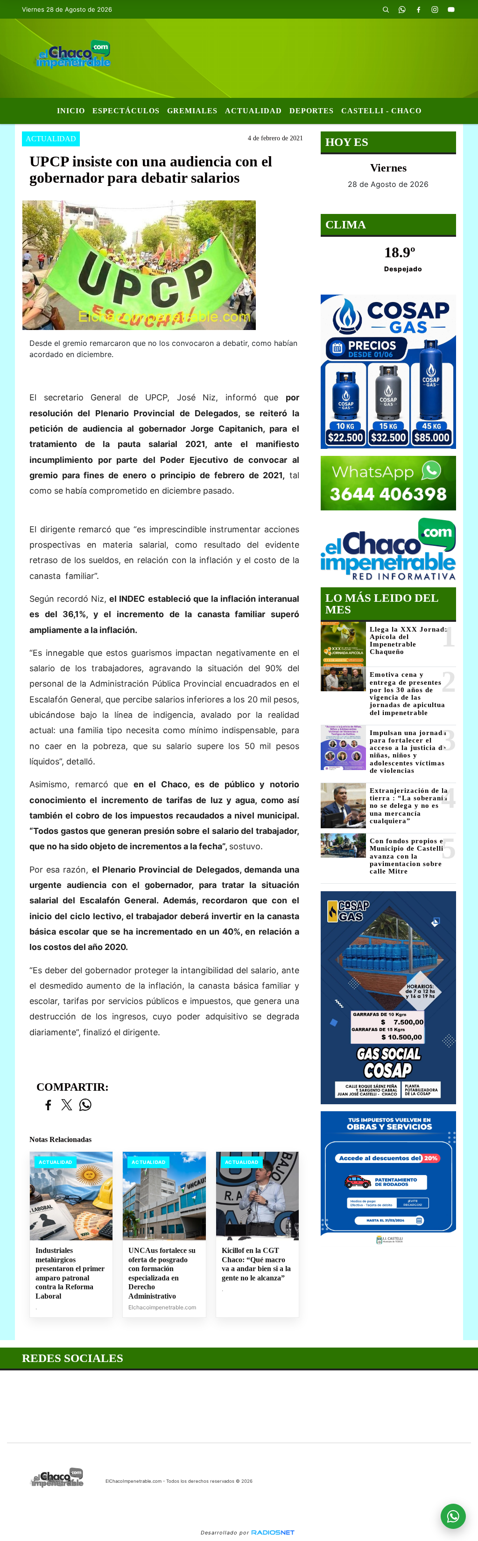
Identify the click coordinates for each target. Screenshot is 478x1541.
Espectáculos (126, 111)
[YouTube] (451, 9)
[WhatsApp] (402, 9)
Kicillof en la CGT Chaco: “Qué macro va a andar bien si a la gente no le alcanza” (256, 1264)
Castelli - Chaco (381, 111)
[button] (386, 9)
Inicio (71, 111)
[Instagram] (435, 9)
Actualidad (253, 111)
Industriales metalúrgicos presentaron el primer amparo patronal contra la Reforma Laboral (70, 1273)
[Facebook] (419, 9)
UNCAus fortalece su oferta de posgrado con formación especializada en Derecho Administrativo (162, 1273)
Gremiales (192, 111)
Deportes (311, 111)
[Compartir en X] (67, 1105)
